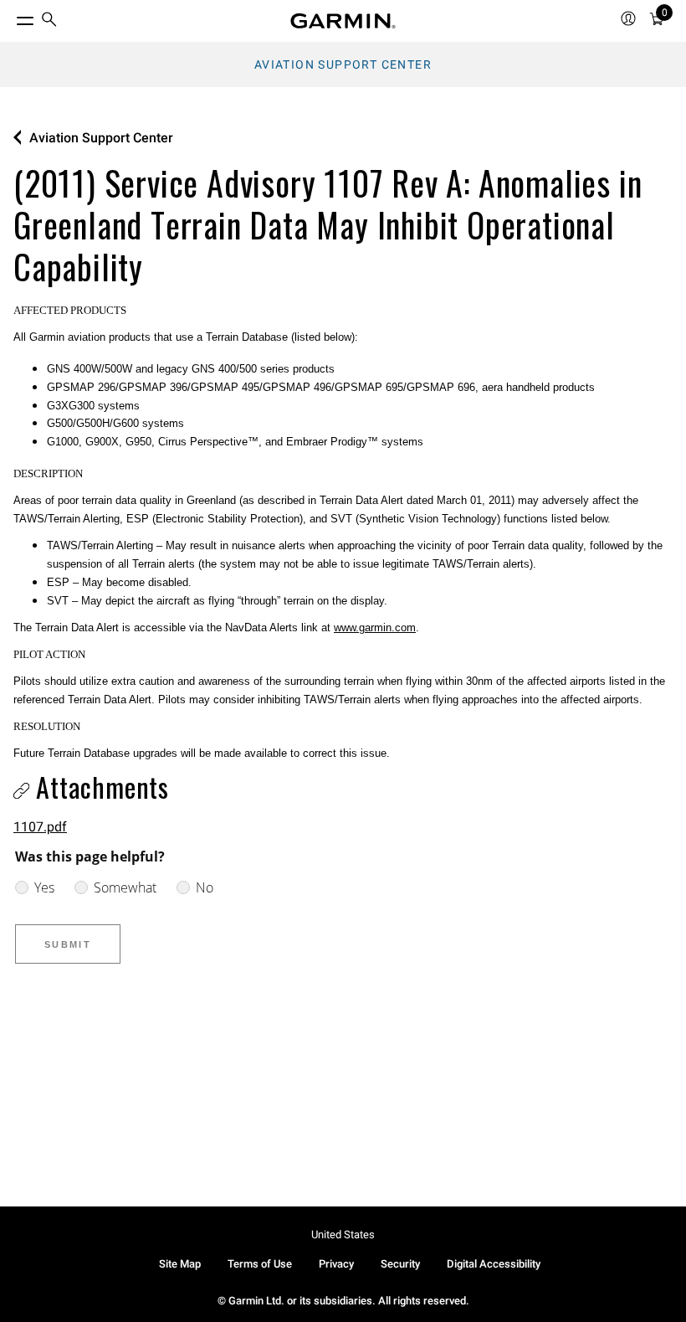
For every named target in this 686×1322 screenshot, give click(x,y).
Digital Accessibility (493, 1264)
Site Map (180, 1264)
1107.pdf (40, 827)
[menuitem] (49, 21)
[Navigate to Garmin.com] (343, 21)
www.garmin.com (375, 627)
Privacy (336, 1264)
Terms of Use (260, 1264)
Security (400, 1264)
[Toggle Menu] (10, 16)
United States (343, 1234)
